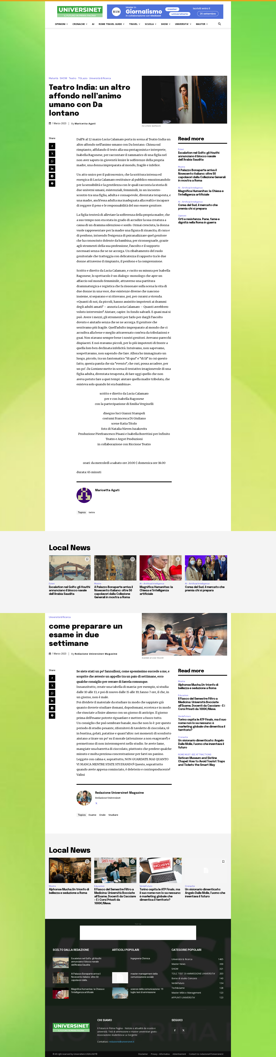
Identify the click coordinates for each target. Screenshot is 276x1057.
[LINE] (52, 183)
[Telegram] (52, 176)
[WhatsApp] (52, 161)
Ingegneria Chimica (140, 958)
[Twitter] (52, 153)
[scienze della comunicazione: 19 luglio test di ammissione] (120, 993)
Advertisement (179, 1054)
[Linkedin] (52, 168)
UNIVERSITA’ (182, 24)
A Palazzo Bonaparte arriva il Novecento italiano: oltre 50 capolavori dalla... (85, 976)
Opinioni (182, 215)
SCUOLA (149, 24)
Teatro (72, 78)
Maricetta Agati (85, 123)
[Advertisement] (138, 52)
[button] (219, 24)
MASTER (200, 24)
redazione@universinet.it (121, 1041)
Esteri (181, 149)
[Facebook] (52, 146)
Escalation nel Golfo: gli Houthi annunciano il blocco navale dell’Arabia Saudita (198, 156)
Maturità (53, 78)
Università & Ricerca (100, 78)
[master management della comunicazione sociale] (120, 977)
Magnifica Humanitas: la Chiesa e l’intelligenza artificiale (156, 590)
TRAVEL (133, 24)
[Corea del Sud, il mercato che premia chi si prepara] (206, 567)
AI (93, 24)
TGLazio (83, 78)
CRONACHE (79, 24)
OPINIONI (60, 24)
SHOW (164, 24)
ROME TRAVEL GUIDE (110, 24)
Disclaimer (143, 1054)
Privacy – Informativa (160, 1054)
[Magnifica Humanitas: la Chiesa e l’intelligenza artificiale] (161, 567)
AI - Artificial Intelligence (190, 187)
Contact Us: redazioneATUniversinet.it (206, 1054)
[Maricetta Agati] (84, 495)
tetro (92, 512)
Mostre (181, 167)
